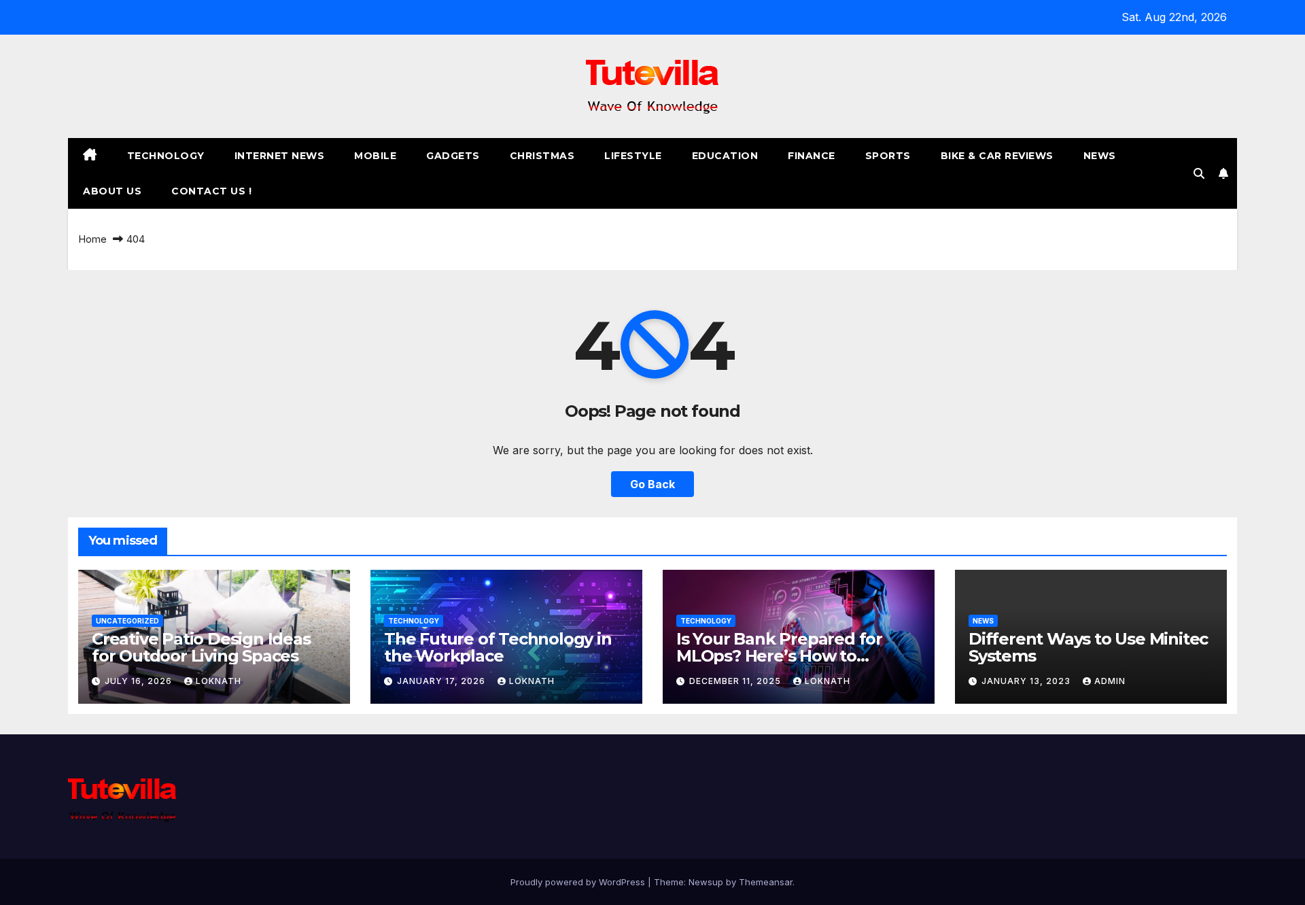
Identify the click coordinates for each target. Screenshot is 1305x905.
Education (725, 156)
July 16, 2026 (140, 681)
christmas (542, 156)
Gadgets (453, 156)
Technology (166, 156)
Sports (888, 156)
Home (92, 239)
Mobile (375, 156)
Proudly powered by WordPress (579, 881)
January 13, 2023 (1027, 681)
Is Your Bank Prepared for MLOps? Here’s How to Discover (779, 656)
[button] (1199, 173)
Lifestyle (633, 156)
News (1099, 156)
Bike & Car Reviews (997, 156)
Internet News (279, 156)
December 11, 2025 (736, 681)
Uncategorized (127, 621)
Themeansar (766, 881)
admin (1110, 681)
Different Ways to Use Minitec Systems (1088, 647)
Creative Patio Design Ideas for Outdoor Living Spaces (201, 647)
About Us (112, 191)
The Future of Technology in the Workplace (498, 647)
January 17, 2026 (442, 681)
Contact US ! (211, 191)
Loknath (218, 681)
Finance (811, 156)
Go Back (652, 484)
